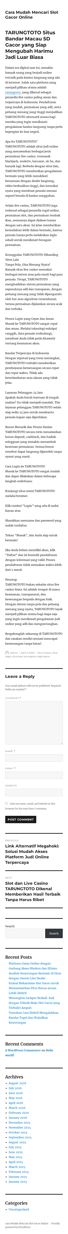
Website (11, 785)
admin (14, 652)
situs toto (17, 656)
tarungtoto (13, 92)
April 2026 (16, 1103)
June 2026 (16, 1093)
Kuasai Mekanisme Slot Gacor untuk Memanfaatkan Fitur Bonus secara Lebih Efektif (34, 988)
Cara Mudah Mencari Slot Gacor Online (31, 15)
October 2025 (18, 1132)
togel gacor (43, 656)
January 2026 (18, 1117)
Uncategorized (19, 1209)
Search (10, 926)
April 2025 (16, 1162)
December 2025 (19, 1122)
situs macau (44, 652)
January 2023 (18, 1181)
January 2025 (18, 1176)
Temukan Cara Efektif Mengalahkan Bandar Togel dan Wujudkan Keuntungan (34, 1017)
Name (10, 751)
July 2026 (15, 1088)
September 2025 (20, 1137)
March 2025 (17, 1167)
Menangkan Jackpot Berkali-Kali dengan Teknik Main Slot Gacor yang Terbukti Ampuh (34, 1003)
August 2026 (17, 1083)
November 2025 (20, 1127)
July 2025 (15, 1147)
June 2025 (16, 1152)
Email (10, 768)
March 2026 (17, 1108)
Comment (13, 698)
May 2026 (15, 1098)
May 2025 (15, 1157)
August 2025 (17, 1142)
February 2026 (19, 1112)
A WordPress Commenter (23, 1050)
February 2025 (19, 1172)
